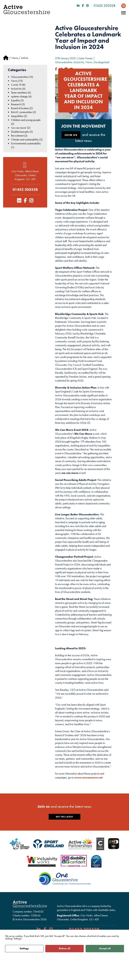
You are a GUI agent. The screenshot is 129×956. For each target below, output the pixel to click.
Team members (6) (21, 92)
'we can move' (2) (20, 128)
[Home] (5, 57)
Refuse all (64, 948)
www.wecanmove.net (88, 777)
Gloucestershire (63, 62)
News (15, 58)
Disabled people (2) (22, 131)
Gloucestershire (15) (22, 77)
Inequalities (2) (19, 116)
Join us (70, 135)
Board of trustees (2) (22, 108)
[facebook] (83, 5)
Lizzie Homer (86, 58)
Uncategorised (101, 62)
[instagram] (87, 5)
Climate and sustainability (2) (26, 139)
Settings (24, 948)
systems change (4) (21, 96)
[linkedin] (78, 5)
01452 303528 (104, 5)
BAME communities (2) (23, 112)
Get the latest (64, 816)
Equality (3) (17, 100)
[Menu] (123, 12)
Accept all (104, 948)
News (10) (17, 81)
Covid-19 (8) (18, 84)
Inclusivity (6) (18, 88)
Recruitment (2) (19, 135)
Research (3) (18, 104)
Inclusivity (78, 62)
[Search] (123, 5)
